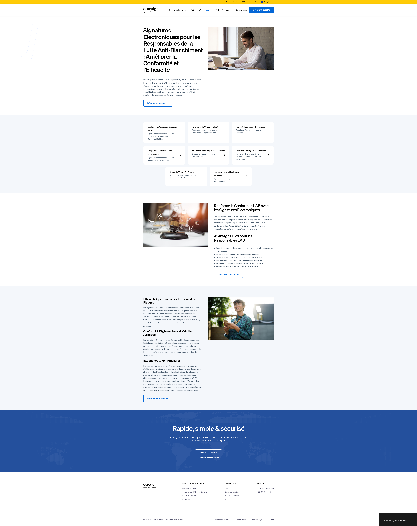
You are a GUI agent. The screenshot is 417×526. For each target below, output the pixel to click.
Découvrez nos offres (157, 103)
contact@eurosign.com (265, 488)
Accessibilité (251, 2)
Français (267, 2)
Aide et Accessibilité (232, 496)
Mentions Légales (258, 520)
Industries (208, 10)
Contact (225, 10)
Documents (186, 499)
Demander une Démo (232, 492)
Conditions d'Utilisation (222, 520)
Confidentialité (241, 520)
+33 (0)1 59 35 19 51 (238, 2)
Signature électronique (178, 10)
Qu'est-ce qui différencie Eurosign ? (195, 492)
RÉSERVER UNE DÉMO (261, 10)
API (200, 10)
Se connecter (241, 10)
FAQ (217, 10)
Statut (272, 520)
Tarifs (193, 10)
